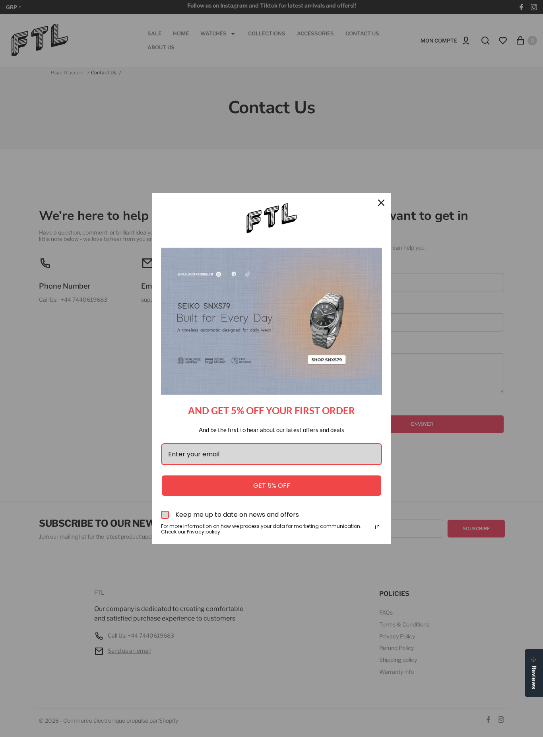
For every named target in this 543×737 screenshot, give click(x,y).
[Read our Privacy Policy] (377, 527)
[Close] (381, 202)
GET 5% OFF (271, 485)
